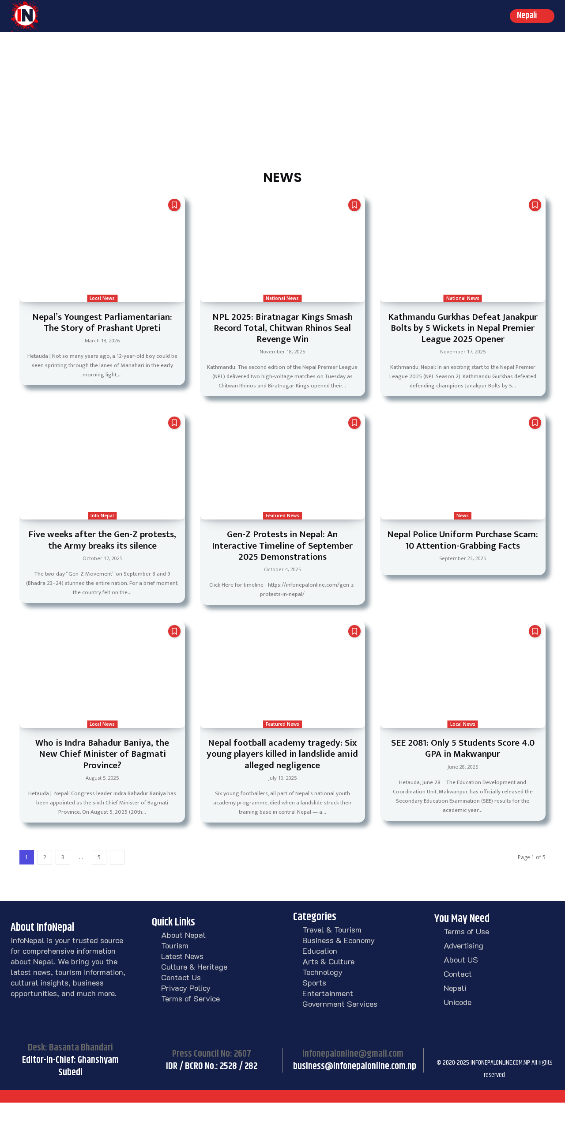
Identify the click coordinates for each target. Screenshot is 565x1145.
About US (461, 959)
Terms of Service (190, 998)
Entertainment (327, 993)
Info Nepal (102, 515)
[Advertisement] (282, 98)
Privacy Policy (186, 987)
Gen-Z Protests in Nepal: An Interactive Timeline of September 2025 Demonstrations (282, 545)
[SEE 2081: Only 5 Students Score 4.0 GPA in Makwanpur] (462, 674)
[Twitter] (509, 1050)
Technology (322, 972)
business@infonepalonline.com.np (354, 1066)
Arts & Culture (328, 961)
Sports (314, 982)
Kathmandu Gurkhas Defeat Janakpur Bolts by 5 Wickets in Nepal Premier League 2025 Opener (463, 328)
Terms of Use (466, 931)
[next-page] (117, 857)
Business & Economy (338, 940)
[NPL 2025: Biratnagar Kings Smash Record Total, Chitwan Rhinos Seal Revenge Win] (282, 248)
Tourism (174, 945)
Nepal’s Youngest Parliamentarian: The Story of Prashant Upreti (102, 322)
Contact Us (181, 977)
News (462, 515)
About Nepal (183, 934)
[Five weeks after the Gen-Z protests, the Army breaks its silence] (102, 465)
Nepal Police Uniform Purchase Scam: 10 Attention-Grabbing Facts (462, 540)
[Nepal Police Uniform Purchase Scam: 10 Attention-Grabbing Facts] (462, 465)
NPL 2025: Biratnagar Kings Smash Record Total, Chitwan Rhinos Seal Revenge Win (282, 328)
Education (319, 950)
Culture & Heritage (194, 966)
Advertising (463, 945)
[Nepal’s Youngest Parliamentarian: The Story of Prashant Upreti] (102, 248)
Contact (458, 973)
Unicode (457, 1002)
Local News (102, 298)
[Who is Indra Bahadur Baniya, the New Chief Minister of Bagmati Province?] (102, 674)
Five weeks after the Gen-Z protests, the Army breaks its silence (102, 540)
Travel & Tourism (332, 929)
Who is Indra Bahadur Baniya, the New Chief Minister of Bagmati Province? (102, 754)
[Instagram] (465, 1050)
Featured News (282, 515)
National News (282, 298)
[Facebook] (443, 1050)
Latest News (182, 956)
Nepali (455, 987)
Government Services (339, 1003)
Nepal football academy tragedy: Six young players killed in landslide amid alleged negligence (282, 754)
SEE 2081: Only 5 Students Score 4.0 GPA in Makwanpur (463, 748)
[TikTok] (487, 1050)
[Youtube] (531, 1050)
